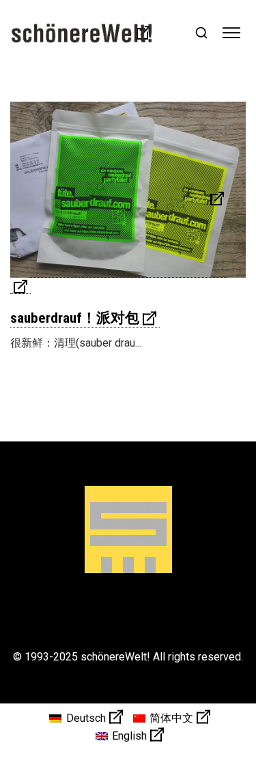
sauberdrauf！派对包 (74, 318)
